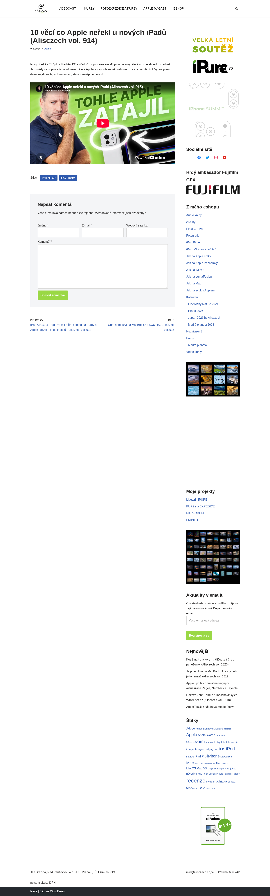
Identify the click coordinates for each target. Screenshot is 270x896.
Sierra (209, 781)
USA (194, 788)
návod (190, 773)
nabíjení (220, 769)
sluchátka (220, 781)
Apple (47, 48)
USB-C (201, 788)
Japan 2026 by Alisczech (204, 317)
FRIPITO (192, 520)
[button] (77, 8)
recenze (195, 781)
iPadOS (190, 756)
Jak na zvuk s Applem (200, 290)
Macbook (199, 763)
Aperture (218, 728)
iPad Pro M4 (68, 178)
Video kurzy (194, 351)
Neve (33, 891)
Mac (190, 763)
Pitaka (219, 773)
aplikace (227, 729)
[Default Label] (199, 157)
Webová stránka (136, 225)
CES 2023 (220, 735)
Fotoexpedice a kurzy (119, 8)
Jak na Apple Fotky (198, 256)
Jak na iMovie (195, 269)
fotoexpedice (232, 742)
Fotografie (192, 235)
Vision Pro (210, 788)
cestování (194, 741)
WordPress (57, 891)
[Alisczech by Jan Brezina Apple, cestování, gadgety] (41, 8)
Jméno (43, 225)
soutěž (231, 781)
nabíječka (230, 768)
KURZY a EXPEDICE (200, 506)
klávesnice (226, 756)
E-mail (87, 225)
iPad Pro (200, 756)
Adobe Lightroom (205, 728)
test (189, 788)
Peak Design (209, 774)
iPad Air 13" (49, 178)
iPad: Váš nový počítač (201, 249)
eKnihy (190, 222)
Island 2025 (195, 310)
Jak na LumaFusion (199, 276)
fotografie (191, 749)
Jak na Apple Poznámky (202, 263)
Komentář (45, 241)
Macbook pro (223, 763)
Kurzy (89, 8)
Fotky (217, 742)
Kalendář (192, 297)
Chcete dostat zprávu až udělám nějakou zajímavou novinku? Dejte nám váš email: (212, 608)
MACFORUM (195, 513)
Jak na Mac (193, 283)
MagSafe (212, 768)
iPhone (213, 756)
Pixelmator (228, 774)
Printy (190, 338)
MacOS (191, 768)
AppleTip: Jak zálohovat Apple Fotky (210, 706)
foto (223, 742)
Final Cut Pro (195, 228)
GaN (216, 749)
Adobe (190, 728)
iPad (230, 748)
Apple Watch (206, 735)
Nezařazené (194, 331)
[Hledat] (236, 8)
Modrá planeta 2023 (201, 324)
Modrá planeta (197, 345)
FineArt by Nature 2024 (203, 304)
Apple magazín (155, 8)
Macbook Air (209, 763)
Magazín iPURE (196, 499)
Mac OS (202, 768)
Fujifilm (201, 749)
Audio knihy (194, 215)
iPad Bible (193, 242)
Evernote (209, 742)
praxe (237, 774)
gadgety (209, 749)
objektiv (198, 774)
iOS (222, 749)
